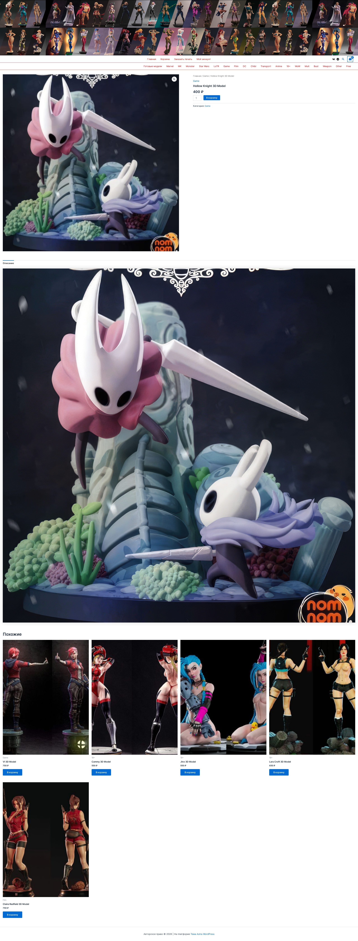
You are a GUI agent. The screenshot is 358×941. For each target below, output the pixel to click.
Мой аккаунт (204, 59)
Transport (266, 66)
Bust (316, 66)
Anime (278, 66)
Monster (190, 66)
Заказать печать (183, 59)
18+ (288, 66)
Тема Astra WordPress (202, 934)
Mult (307, 66)
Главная (151, 59)
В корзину (211, 97)
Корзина (165, 59)
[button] (343, 59)
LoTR (216, 66)
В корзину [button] (12, 772)
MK (179, 66)
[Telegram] (338, 59)
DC (244, 66)
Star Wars (204, 66)
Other (339, 66)
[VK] (333, 59)
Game (226, 66)
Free (348, 66)
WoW (297, 66)
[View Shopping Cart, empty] (350, 59)
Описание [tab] (8, 263)
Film (236, 66)
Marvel (170, 66)
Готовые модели (153, 66)
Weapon (327, 66)
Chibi (253, 66)
